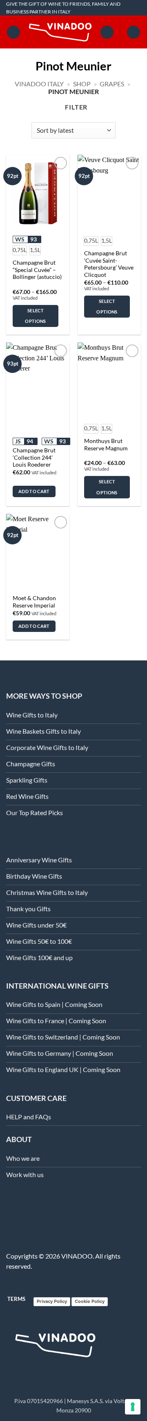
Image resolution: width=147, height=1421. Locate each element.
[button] (13, 32)
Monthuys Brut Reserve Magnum (106, 445)
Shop (82, 84)
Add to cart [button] (34, 491)
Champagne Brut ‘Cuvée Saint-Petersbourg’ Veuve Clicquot (109, 264)
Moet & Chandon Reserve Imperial (34, 602)
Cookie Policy (90, 1301)
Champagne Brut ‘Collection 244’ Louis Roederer (34, 457)
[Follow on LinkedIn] (11, 1206)
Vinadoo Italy (39, 84)
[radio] (20, 250)
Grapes (112, 84)
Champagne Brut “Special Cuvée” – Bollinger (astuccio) (37, 269)
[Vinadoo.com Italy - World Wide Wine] (60, 32)
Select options (35, 316)
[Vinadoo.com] (55, 1345)
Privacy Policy (52, 1301)
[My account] (107, 32)
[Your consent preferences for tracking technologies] (132, 1406)
